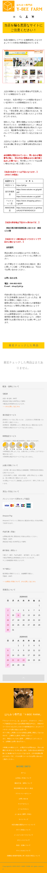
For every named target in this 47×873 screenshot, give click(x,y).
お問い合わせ (23, 798)
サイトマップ (23, 819)
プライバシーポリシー (23, 793)
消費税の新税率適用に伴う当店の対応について (23, 855)
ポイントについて (23, 840)
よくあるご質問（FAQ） (23, 814)
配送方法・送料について (23, 783)
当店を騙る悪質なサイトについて (23, 824)
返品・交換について (23, 845)
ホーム (23, 773)
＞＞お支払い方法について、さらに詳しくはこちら (19, 581)
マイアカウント (23, 804)
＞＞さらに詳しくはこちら (11, 406)
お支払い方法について (23, 778)
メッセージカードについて (23, 835)
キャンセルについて (23, 850)
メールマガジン (23, 809)
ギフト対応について (23, 830)
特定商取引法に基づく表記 (23, 788)
